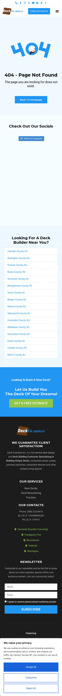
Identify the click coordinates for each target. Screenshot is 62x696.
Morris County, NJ (16, 354)
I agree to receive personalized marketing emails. (32, 601)
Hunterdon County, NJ (18, 320)
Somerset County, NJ (18, 278)
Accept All (31, 667)
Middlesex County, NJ (18, 327)
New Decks (31, 488)
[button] (57, 11)
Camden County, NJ (17, 251)
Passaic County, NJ (17, 265)
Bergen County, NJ (16, 299)
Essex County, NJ (16, 341)
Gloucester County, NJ (18, 334)
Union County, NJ (16, 292)
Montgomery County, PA (19, 285)
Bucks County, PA (16, 272)
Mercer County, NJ (16, 306)
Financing (31, 633)
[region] (31, 667)
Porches (31, 497)
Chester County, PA (17, 347)
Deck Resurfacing (31, 492)
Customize (31, 677)
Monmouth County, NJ (18, 313)
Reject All (31, 688)
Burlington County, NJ (18, 258)
